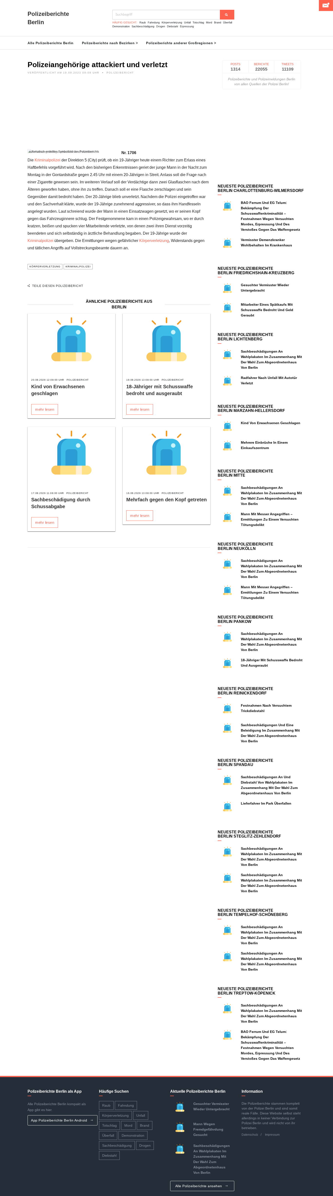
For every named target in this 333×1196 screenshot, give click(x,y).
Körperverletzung (172, 22)
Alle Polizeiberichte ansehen (199, 1186)
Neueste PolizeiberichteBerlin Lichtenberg (245, 337)
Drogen (160, 26)
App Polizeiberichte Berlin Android (59, 1120)
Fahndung (154, 22)
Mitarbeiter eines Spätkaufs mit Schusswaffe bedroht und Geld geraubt (267, 310)
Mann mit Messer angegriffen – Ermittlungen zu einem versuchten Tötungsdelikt (270, 519)
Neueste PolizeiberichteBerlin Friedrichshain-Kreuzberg (256, 270)
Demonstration (121, 26)
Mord (209, 22)
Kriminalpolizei (47, 160)
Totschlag (198, 22)
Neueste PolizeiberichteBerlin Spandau (245, 762)
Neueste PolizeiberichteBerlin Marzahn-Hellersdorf (251, 408)
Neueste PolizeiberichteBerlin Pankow (245, 619)
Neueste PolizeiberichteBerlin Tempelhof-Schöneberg (253, 912)
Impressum (272, 1134)
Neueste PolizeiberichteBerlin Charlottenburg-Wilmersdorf (261, 188)
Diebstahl (172, 26)
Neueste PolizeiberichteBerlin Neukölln (245, 546)
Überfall (227, 22)
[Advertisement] (119, 115)
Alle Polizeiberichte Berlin (51, 43)
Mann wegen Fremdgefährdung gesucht (208, 1129)
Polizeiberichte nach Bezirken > (110, 43)
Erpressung (187, 26)
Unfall (187, 22)
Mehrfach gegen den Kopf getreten (166, 499)
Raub (142, 22)
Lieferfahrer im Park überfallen (266, 803)
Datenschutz (250, 1134)
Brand (217, 22)
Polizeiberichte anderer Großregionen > (181, 43)
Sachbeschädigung (143, 26)
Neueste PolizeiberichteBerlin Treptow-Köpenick (246, 991)
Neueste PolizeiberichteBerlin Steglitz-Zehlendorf (249, 834)
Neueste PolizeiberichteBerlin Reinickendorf (245, 691)
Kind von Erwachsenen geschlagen (270, 423)
